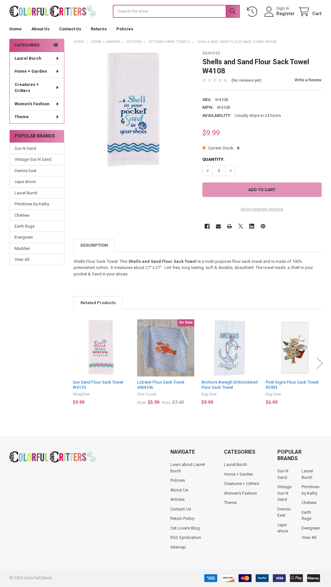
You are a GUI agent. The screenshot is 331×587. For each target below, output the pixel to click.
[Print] (229, 226)
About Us (40, 28)
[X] (240, 226)
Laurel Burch (28, 58)
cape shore (25, 181)
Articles (177, 499)
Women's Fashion (32, 103)
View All (22, 259)
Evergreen (24, 237)
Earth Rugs (25, 226)
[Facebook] (207, 226)
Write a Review (308, 79)
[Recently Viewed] (253, 12)
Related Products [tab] (98, 302)
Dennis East (26, 170)
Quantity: (213, 159)
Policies (124, 28)
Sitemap (178, 547)
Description (94, 245)
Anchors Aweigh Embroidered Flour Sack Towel (229, 385)
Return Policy (182, 518)
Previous (75, 363)
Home (15, 28)
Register (285, 13)
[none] (133, 110)
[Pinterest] (263, 226)
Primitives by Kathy (32, 203)
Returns (99, 28)
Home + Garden (31, 71)
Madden (22, 248)
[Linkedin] (251, 226)
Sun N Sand (25, 148)
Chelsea (22, 215)
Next (319, 363)
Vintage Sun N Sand (33, 159)
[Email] (218, 226)
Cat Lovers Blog (185, 528)
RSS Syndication (185, 537)
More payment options (262, 209)
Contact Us (70, 28)
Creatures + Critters (27, 87)
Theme (22, 116)
